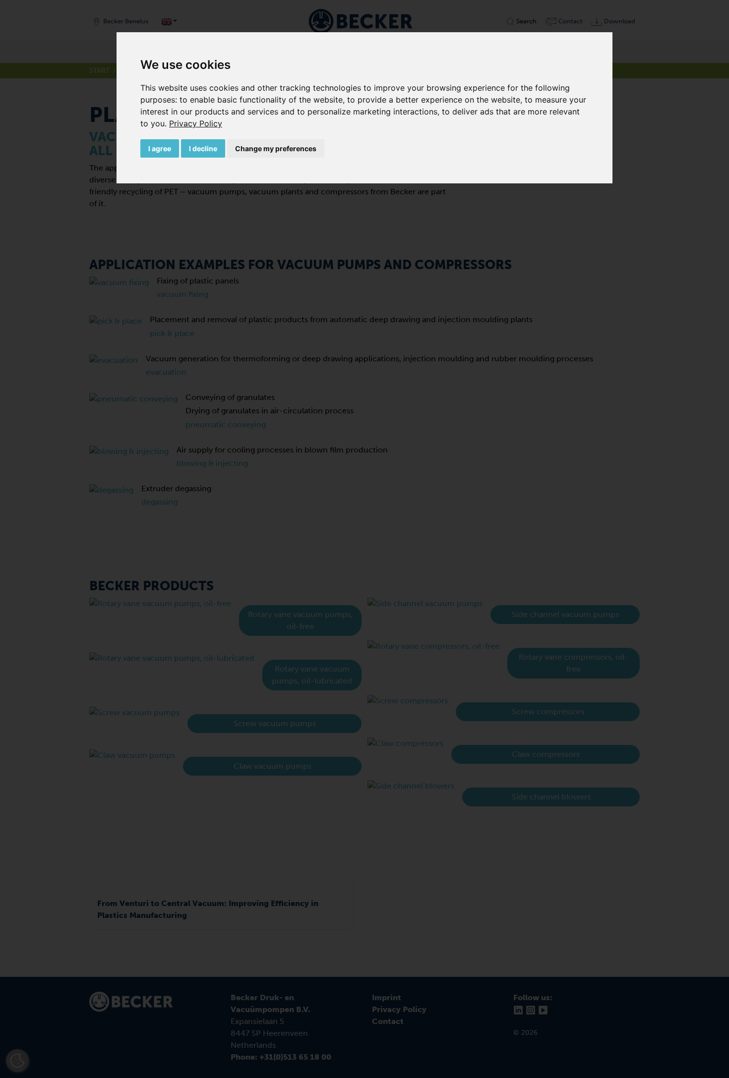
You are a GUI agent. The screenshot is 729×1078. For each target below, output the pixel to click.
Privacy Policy (195, 123)
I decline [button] (203, 148)
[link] (195, 123)
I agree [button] (159, 148)
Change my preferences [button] (275, 148)
